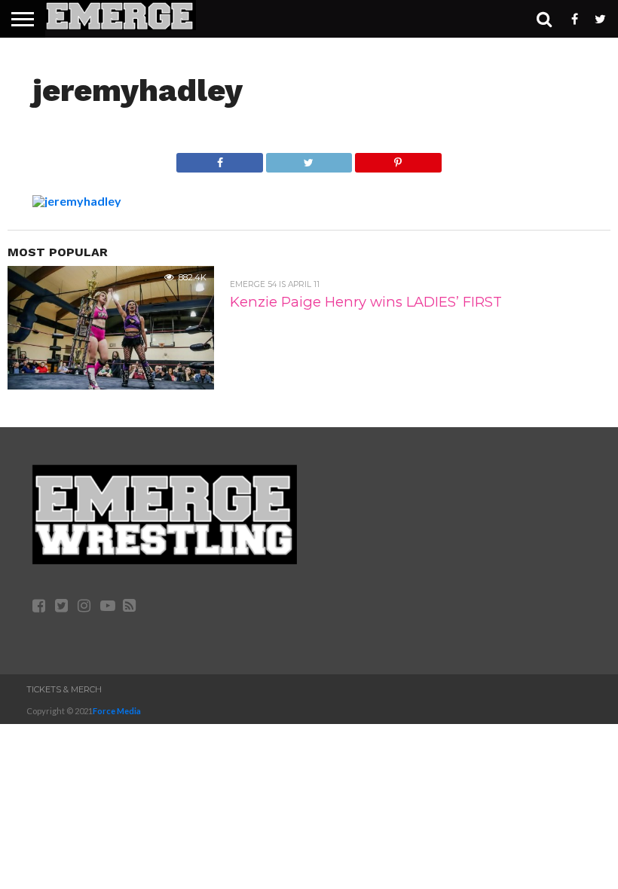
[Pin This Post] (397, 158)
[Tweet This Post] (308, 158)
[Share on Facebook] (219, 158)
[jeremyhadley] (76, 201)
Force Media (117, 711)
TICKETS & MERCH (64, 689)
